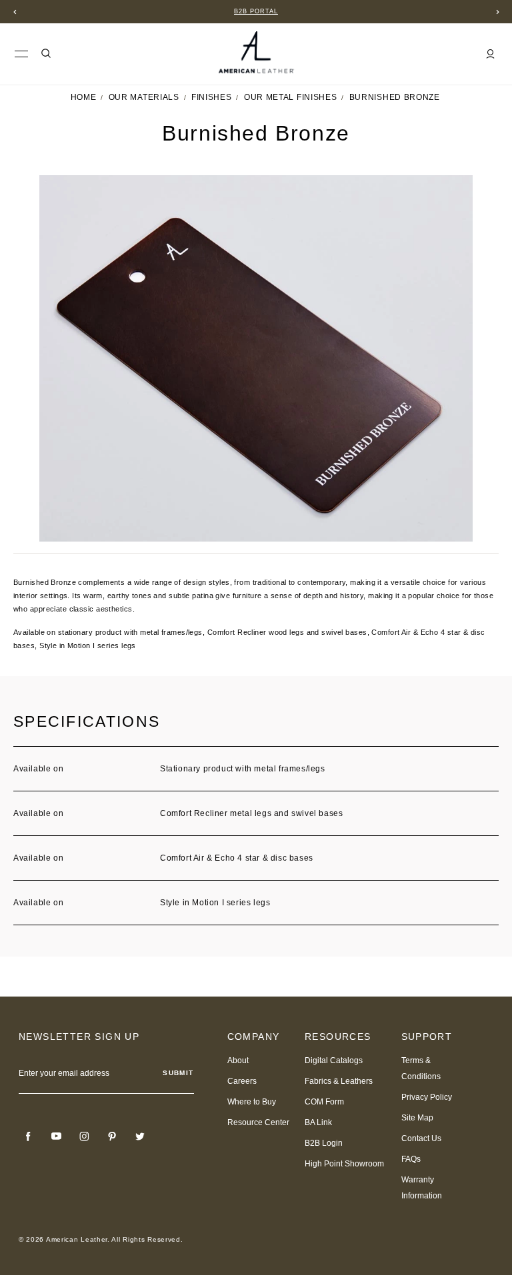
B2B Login (324, 1143)
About (238, 1060)
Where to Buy (251, 1101)
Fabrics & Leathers (339, 1081)
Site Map (417, 1117)
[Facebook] (28, 1136)
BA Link (318, 1122)
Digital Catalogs (334, 1060)
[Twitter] (140, 1136)
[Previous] (14, 12)
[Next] (497, 12)
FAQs (411, 1159)
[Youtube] (56, 1136)
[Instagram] (84, 1136)
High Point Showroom (344, 1163)
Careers (242, 1081)
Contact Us (421, 1138)
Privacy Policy (426, 1097)
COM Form (324, 1101)
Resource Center (258, 1122)
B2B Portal (256, 11)
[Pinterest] (112, 1136)
